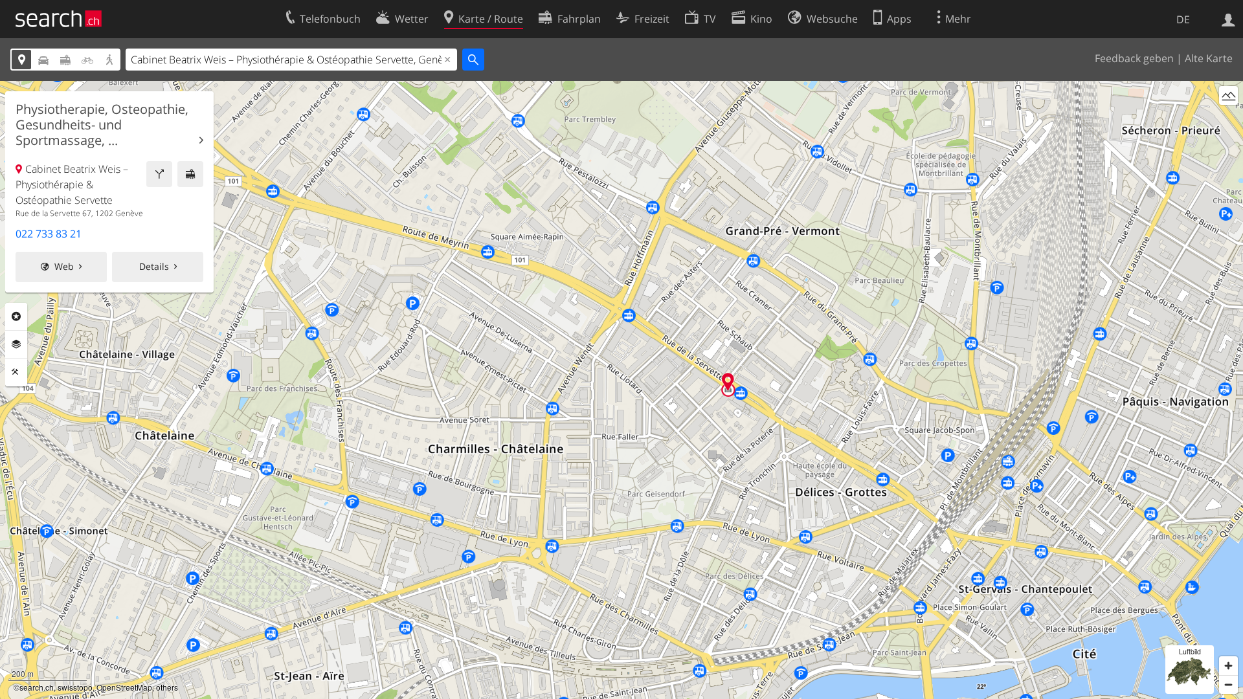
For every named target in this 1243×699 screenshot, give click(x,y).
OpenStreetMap (124, 687)
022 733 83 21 (49, 234)
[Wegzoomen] (1228, 684)
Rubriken (16, 316)
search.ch (36, 687)
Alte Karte (1209, 58)
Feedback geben (1134, 58)
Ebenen (16, 344)
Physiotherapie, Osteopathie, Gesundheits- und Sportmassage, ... (102, 125)
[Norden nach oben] (1228, 119)
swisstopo (75, 687)
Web (64, 266)
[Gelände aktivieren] (1228, 95)
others (167, 687)
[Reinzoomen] (1228, 665)
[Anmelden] (1228, 18)
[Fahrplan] (190, 174)
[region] (621, 390)
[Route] (159, 174)
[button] (728, 381)
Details (154, 266)
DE (1183, 19)
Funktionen (16, 372)
